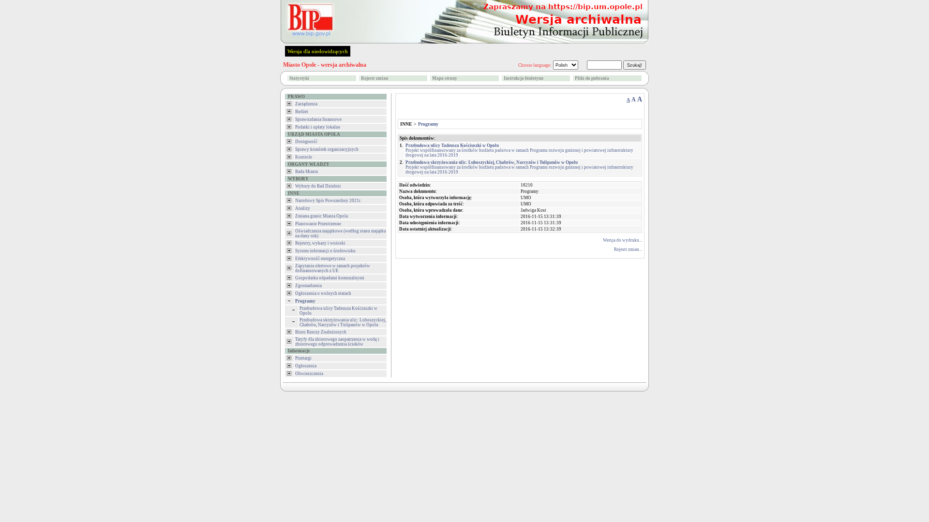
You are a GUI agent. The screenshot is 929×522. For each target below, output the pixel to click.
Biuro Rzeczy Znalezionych (320, 332)
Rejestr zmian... (628, 249)
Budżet (301, 111)
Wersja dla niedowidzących (317, 51)
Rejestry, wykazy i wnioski (320, 243)
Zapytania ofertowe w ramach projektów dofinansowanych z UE (332, 268)
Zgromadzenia (308, 285)
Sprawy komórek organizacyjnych (327, 149)
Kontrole (303, 157)
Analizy (302, 208)
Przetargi (303, 358)
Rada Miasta (306, 171)
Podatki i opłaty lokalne (317, 127)
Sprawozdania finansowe (318, 119)
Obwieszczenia (309, 373)
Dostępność (306, 141)
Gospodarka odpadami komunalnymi (329, 278)
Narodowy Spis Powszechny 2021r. (328, 200)
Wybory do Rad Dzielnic (318, 186)
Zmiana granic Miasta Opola (321, 216)
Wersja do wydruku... (622, 240)
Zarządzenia (306, 104)
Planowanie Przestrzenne (318, 223)
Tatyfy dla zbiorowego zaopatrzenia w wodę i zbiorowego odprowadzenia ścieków (337, 342)
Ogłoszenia (305, 365)
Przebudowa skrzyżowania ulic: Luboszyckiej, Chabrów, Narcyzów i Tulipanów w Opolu (343, 322)
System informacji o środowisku (325, 250)
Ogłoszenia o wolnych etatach (323, 293)
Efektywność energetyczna (320, 258)
